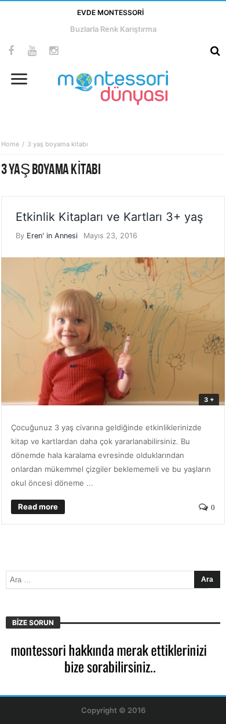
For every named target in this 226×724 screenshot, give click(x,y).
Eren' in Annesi (52, 235)
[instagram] (53, 51)
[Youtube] (32, 51)
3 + (209, 400)
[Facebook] (10, 51)
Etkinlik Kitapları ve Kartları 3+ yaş (109, 217)
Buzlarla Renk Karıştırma (113, 29)
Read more (38, 506)
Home (10, 144)
